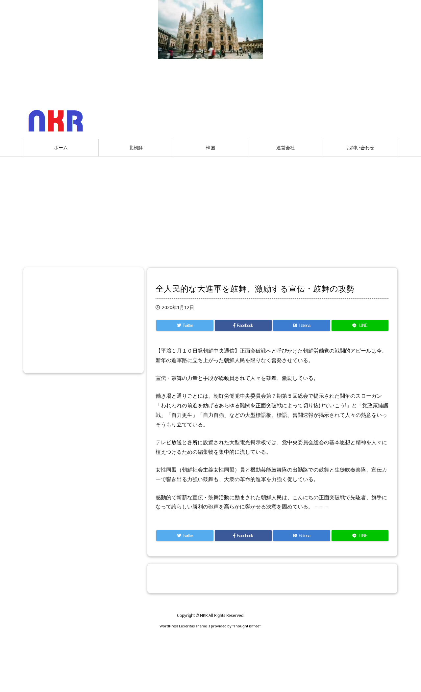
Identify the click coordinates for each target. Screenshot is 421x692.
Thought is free (246, 625)
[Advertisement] (210, 209)
